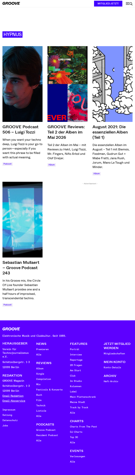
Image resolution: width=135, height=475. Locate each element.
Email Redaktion (13, 396)
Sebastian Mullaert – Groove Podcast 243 (20, 267)
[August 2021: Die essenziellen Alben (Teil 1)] (112, 84)
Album (52, 164)
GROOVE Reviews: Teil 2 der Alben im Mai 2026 (66, 132)
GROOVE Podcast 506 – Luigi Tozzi (20, 129)
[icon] (129, 4)
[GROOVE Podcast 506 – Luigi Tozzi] (22, 84)
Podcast (8, 164)
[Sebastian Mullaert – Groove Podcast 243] (22, 219)
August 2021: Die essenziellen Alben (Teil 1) (110, 132)
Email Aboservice (13, 401)
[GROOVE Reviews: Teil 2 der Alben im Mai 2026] (67, 84)
